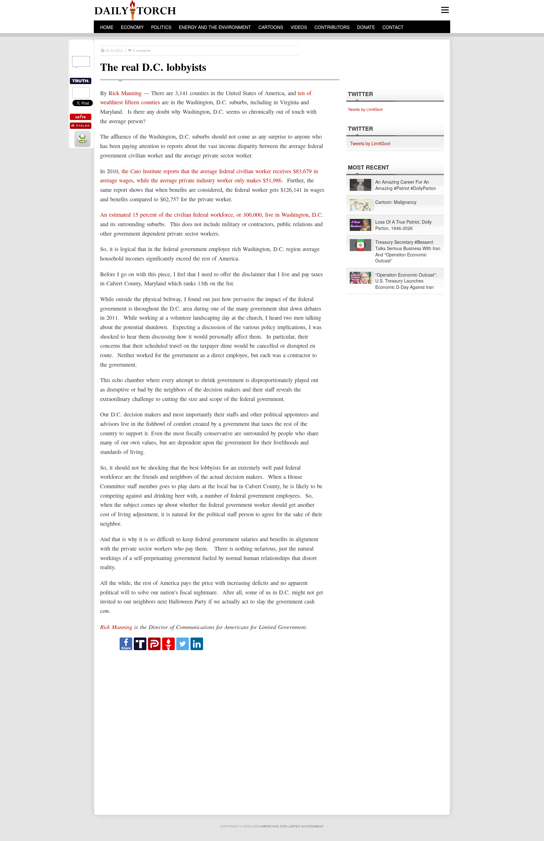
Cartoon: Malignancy (395, 202)
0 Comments (141, 50)
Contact (393, 27)
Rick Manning (125, 93)
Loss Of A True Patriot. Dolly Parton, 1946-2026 (403, 225)
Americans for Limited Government (292, 826)
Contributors (331, 27)
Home (106, 27)
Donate (366, 27)
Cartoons (270, 27)
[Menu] (445, 10)
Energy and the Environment (215, 27)
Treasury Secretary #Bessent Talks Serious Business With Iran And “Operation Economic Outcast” (407, 251)
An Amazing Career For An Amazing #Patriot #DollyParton (405, 185)
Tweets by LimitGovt (365, 109)
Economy (132, 27)
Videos (299, 27)
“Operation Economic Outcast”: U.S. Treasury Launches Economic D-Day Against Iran (406, 281)
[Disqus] (214, 730)
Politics (161, 27)
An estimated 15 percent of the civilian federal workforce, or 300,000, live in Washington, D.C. (211, 214)
